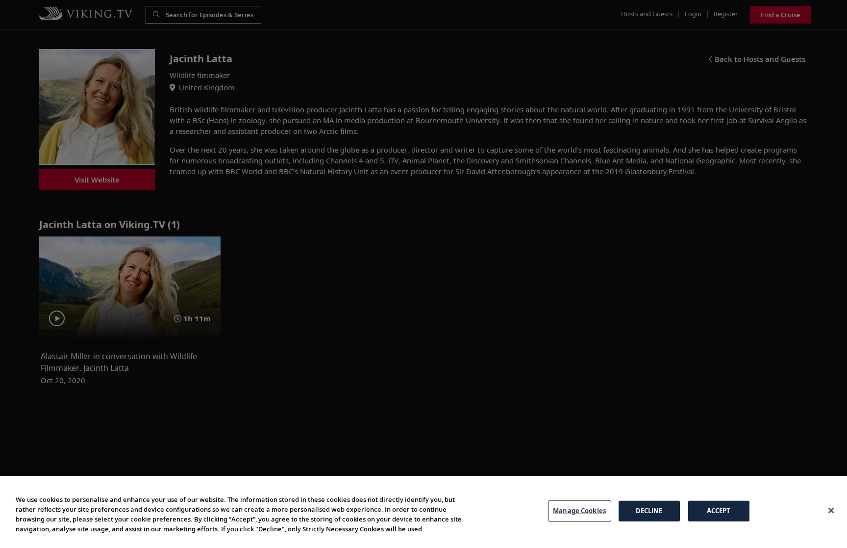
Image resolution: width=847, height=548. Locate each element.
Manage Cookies (579, 510)
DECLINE (649, 510)
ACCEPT (719, 510)
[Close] (831, 511)
